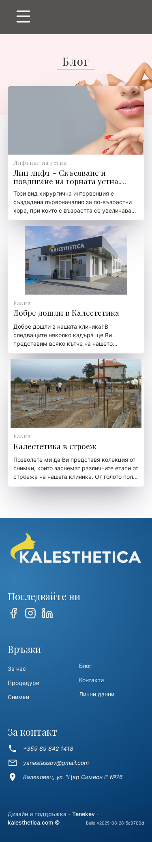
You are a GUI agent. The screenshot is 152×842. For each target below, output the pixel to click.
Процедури (23, 682)
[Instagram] (30, 614)
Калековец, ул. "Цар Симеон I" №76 (65, 777)
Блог (85, 665)
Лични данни (96, 694)
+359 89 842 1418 (40, 749)
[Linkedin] (47, 614)
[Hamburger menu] (76, 18)
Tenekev (83, 813)
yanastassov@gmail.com (48, 763)
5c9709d (135, 823)
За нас (17, 668)
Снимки (18, 696)
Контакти (91, 679)
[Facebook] (13, 614)
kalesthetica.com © (34, 822)
